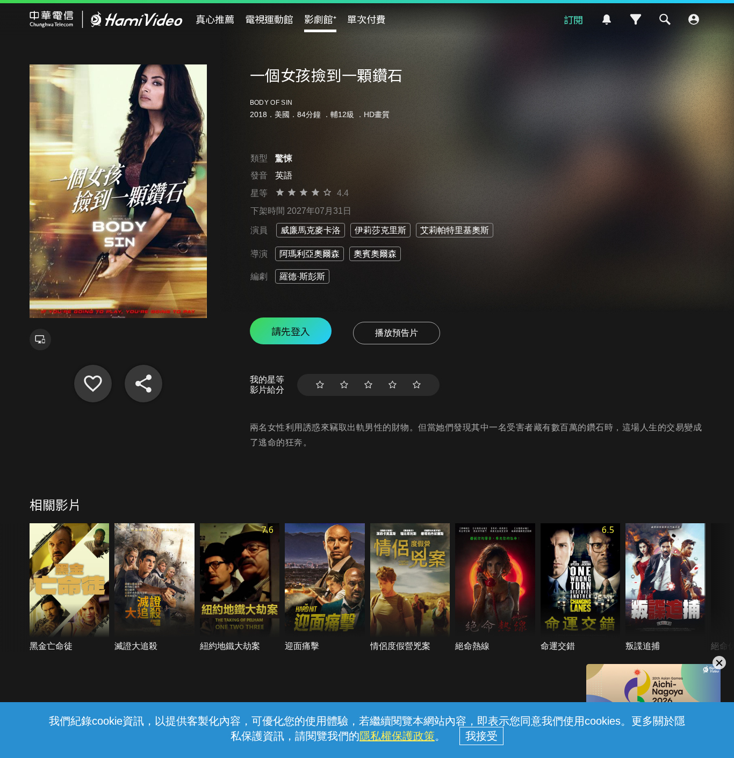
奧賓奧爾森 (375, 253)
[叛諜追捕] (665, 587)
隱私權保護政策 (397, 736)
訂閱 (573, 19)
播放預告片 (396, 332)
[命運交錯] (581, 587)
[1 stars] (320, 385)
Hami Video (106, 19)
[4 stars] (392, 385)
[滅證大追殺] (154, 587)
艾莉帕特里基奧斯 (454, 230)
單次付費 (366, 19)
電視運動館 (269, 19)
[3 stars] (368, 385)
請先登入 (290, 331)
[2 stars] (344, 385)
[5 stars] (417, 385)
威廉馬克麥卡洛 (310, 230)
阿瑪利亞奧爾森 (309, 253)
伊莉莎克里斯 (380, 230)
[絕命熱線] (495, 587)
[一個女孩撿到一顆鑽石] (93, 383)
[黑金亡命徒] (70, 587)
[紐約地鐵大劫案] (240, 587)
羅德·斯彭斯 (302, 276)
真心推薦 (215, 19)
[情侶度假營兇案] (410, 587)
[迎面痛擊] (325, 587)
